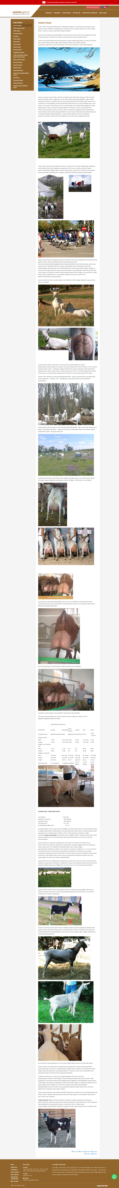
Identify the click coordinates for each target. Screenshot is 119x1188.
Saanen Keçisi (17, 25)
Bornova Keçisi (17, 62)
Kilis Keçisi (16, 77)
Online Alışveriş (93, 7)
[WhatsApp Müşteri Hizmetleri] (114, 1176)
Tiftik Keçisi (16, 31)
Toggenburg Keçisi (18, 52)
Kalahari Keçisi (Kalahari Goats (20, 86)
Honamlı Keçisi (17, 33)
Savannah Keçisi (18, 80)
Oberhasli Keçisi (18, 83)
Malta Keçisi (16, 39)
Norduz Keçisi (17, 50)
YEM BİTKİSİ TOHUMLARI (89, 13)
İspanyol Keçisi (17, 65)
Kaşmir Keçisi (17, 68)
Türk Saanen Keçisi (19, 28)
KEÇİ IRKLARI (76, 13)
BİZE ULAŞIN (103, 13)
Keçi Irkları (17, 22)
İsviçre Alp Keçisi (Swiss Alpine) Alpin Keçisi (20, 56)
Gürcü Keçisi (17, 44)
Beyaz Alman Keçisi (19, 59)
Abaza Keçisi (17, 47)
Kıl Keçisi (16, 36)
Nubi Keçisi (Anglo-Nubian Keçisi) (21, 74)
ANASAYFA (49, 13)
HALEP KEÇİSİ (67, 13)
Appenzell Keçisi (18, 70)
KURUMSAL (57, 13)
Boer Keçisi (16, 41)
